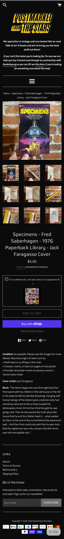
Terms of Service (11, 466)
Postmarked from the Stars (40, 521)
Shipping (20, 267)
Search (6, 461)
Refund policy (10, 470)
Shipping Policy (11, 474)
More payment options (32, 331)
